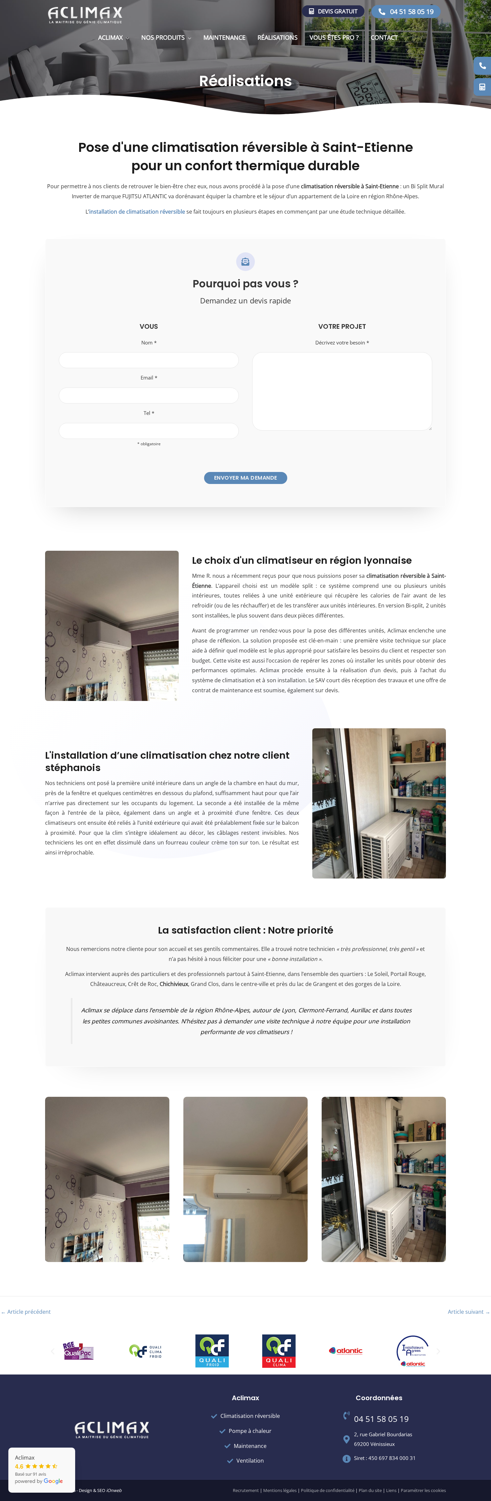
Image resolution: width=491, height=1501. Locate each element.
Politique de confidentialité (327, 1490)
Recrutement (246, 1490)
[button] (52, 1351)
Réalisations (278, 37)
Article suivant (469, 1311)
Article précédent (26, 1311)
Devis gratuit (337, 11)
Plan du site (370, 1490)
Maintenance (224, 37)
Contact (384, 37)
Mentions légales (280, 1490)
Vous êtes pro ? (334, 37)
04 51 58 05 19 (411, 11)
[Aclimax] (85, 14)
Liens (391, 1490)
